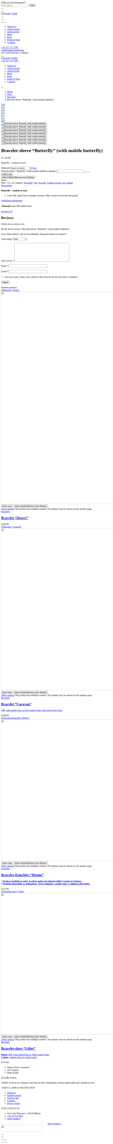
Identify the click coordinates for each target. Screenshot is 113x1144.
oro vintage (67, 183)
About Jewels (13, 29)
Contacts (11, 42)
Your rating (7, 239)
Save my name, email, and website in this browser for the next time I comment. (41, 277)
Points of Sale (13, 40)
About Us (11, 26)
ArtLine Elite (13, 32)
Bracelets (11, 97)
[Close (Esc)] (2, 1139)
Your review (7, 261)
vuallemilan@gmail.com (12, 50)
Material (5, 168)
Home (10, 91)
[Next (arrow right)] (5, 1142)
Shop (9, 34)
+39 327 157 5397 (9, 47)
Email (4, 271)
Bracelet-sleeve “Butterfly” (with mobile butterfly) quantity (28, 171)
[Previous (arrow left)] (2, 1142)
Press (9, 37)
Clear (33, 168)
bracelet (42, 183)
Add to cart (7, 174)
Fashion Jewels (54, 183)
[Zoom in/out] (5, 1139)
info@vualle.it (54, 1123)
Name (5, 266)
